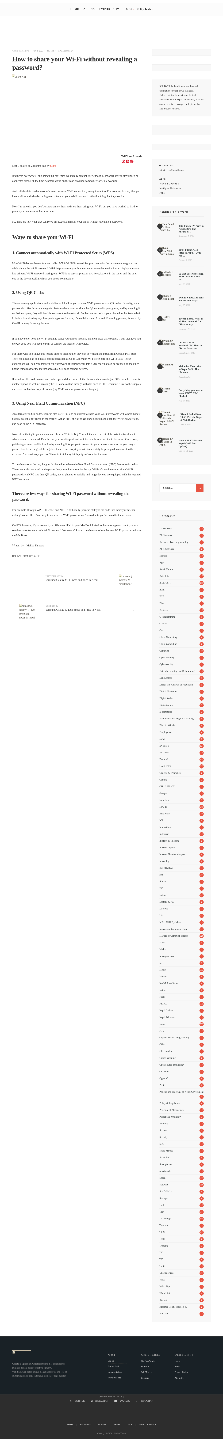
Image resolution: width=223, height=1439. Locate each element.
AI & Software (166, 548)
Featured (163, 759)
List (161, 915)
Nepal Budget (166, 1010)
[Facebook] (123, 161)
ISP (161, 888)
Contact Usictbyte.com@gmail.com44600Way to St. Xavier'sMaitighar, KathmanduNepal (171, 179)
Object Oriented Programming (174, 1037)
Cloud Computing (168, 637)
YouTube (163, 1313)
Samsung (163, 1123)
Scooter (163, 1130)
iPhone (162, 881)
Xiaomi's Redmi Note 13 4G (173, 1306)
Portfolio (145, 1366)
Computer (164, 650)
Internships (164, 861)
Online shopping (167, 1057)
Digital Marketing (168, 691)
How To (163, 806)
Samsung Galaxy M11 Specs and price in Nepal (71, 578)
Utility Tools (144, 9)
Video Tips (164, 1286)
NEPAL (117, 9)
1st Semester (165, 528)
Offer (162, 1044)
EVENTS (104, 9)
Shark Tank (165, 1157)
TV (161, 1252)
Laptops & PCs (166, 901)
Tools (162, 1238)
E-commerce (165, 711)
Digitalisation (166, 705)
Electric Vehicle (167, 725)
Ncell (162, 996)
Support (145, 1378)
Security (163, 1137)
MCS (129, 9)
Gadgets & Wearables (169, 772)
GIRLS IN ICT (167, 786)
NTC (161, 1030)
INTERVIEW (166, 867)
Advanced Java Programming (173, 542)
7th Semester (165, 535)
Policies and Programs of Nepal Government (181, 1091)
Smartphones (165, 1164)
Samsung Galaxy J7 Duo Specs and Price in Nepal (73, 608)
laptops (162, 895)
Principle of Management (171, 1110)
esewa (162, 739)
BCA (161, 596)
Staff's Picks (165, 1191)
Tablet (162, 1205)
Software (163, 1184)
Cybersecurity (166, 664)
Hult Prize (164, 813)
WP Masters (146, 1372)
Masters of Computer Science (173, 935)
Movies (163, 976)
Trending (163, 1245)
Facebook (164, 752)
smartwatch (165, 1171)
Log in (111, 1360)
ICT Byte (25, 51)
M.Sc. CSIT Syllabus (169, 922)
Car (161, 630)
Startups (163, 1198)
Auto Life (164, 576)
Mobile (162, 969)
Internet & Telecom (169, 840)
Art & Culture (166, 569)
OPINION (164, 1071)
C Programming (167, 616)
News (162, 1024)
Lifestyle (163, 908)
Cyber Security (166, 657)
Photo (162, 1085)
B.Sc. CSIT (165, 582)
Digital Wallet (166, 698)
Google (163, 793)
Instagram (164, 834)
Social (162, 1177)
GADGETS (88, 9)
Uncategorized (166, 1272)
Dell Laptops (165, 677)
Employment (165, 732)
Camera (163, 623)
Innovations (165, 827)
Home (177, 1361)
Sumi (53, 165)
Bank (161, 589)
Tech (161, 1211)
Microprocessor (167, 956)
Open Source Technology (171, 1064)
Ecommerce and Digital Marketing (176, 718)
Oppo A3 (163, 1078)
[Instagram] (131, 161)
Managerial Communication (173, 929)
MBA (162, 942)
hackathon (164, 800)
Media (162, 949)
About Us (179, 1378)
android (163, 555)
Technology (68, 51)
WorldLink (164, 1293)
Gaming (163, 779)
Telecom (163, 1225)
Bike (161, 603)
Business (163, 610)
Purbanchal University (170, 1116)
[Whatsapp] (127, 161)
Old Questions (166, 1051)
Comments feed (115, 1372)
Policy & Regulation (169, 1103)
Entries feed (113, 1366)
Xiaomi (163, 1300)
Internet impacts (167, 847)
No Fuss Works (148, 1361)
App (161, 562)
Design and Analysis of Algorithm (176, 684)
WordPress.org (114, 1377)
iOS (161, 874)
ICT (161, 820)
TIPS (60, 51)
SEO (161, 1143)
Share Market (166, 1150)
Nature (162, 990)
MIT (161, 962)
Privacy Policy (181, 1372)
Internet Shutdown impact (172, 854)
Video (162, 1279)
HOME (74, 9)
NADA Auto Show (168, 983)
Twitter (163, 1266)
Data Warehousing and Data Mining (177, 671)
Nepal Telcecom (167, 1017)
